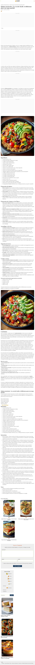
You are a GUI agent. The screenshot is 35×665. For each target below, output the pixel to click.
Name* (3, 559)
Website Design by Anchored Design (27, 663)
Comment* (4, 549)
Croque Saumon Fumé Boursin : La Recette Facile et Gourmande (9, 540)
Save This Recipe (5, 405)
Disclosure (20, 663)
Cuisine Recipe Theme (8, 663)
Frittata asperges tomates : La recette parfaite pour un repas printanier (26, 519)
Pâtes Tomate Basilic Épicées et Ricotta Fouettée (7, 637)
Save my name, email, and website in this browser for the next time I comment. (18, 563)
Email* (19, 559)
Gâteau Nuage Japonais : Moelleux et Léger (6, 616)
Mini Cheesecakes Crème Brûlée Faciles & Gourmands (7, 658)
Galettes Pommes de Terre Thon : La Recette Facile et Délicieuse (9, 519)
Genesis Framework (15, 663)
